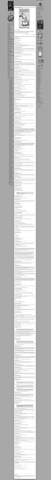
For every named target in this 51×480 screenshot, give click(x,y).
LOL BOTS (9, 73)
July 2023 (10, 95)
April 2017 (10, 128)
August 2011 (10, 158)
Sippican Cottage (9, 67)
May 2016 (10, 133)
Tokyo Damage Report (10, 41)
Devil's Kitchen (9, 35)
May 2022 (10, 101)
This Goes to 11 (38, 99)
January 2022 (10, 103)
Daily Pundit (9, 26)
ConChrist (38, 76)
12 (39, 106)
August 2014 (10, 142)
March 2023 (10, 97)
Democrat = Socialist (39, 77)
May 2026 (10, 80)
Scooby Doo (38, 14)
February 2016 (10, 134)
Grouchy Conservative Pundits (11, 62)
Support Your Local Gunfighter (40, 98)
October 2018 (10, 120)
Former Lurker (19, 294)
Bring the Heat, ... (39, 75)
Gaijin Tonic (9, 40)
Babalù (8, 47)
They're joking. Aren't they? (10, 38)
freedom (17, 39)
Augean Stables (9, 57)
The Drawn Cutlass (39, 80)
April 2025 (10, 86)
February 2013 (10, 150)
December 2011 (10, 156)
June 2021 (10, 106)
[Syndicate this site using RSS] (41, 66)
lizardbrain (19, 307)
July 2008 (10, 174)
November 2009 (10, 167)
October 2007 (10, 178)
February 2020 (10, 113)
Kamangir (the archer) (10, 43)
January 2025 (10, 87)
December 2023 (10, 93)
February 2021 (10, 108)
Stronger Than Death (39, 97)
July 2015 (10, 137)
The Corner (9, 25)
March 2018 (10, 123)
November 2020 (10, 109)
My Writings (9, 45)
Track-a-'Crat (9, 68)
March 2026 (10, 81)
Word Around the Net (39, 101)
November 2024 (10, 88)
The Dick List (9, 60)
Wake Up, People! (9, 69)
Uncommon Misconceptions (40, 100)
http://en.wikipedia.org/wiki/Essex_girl (18, 281)
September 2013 (10, 147)
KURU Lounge (38, 86)
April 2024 (10, 91)
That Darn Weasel (9, 53)
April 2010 (10, 165)
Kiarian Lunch (9, 63)
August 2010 (10, 163)
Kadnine (38, 84)
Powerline (9, 30)
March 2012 (10, 155)
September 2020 (10, 110)
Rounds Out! (38, 94)
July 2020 (10, 111)
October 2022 (10, 99)
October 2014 (10, 141)
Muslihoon (19, 99)
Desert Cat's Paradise (39, 78)
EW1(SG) (19, 326)
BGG (18, 433)
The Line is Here (9, 28)
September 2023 (10, 94)
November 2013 (10, 146)
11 (38, 106)
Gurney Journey (9, 50)
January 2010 (10, 166)
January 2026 (10, 82)
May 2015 (10, 138)
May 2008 (10, 175)
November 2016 (10, 130)
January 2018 (10, 124)
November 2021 (10, 104)
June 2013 (10, 148)
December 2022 (10, 98)
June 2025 (10, 85)
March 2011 (10, 160)
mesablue (19, 108)
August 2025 (10, 84)
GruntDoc (38, 83)
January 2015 (10, 140)
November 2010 (10, 162)
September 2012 (10, 152)
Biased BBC (9, 34)
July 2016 (10, 132)
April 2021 (10, 107)
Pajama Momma (38, 90)
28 (40, 107)
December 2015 (10, 135)
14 (40, 106)
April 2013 (10, 149)
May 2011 (10, 159)
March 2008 (10, 176)
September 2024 (10, 89)
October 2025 (10, 83)
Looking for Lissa (9, 65)
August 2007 (10, 179)
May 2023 (10, 96)
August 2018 (10, 121)
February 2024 (10, 92)
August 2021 (10, 105)
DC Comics (38, 12)
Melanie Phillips (9, 36)
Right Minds (38, 93)
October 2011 (10, 157)
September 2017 (10, 126)
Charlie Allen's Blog (10, 49)
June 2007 (10, 180)
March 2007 (10, 181)
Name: (15, 463)
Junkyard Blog (9, 27)
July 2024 (10, 90)
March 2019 (10, 118)
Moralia (38, 87)
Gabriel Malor (38, 82)
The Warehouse (9, 75)
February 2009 (10, 171)
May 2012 (10, 154)
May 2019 (10, 117)
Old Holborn (9, 37)
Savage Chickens (9, 74)
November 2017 (10, 125)
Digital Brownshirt (39, 79)
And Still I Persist (39, 70)
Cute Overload (9, 72)
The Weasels (9, 54)
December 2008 (10, 172)
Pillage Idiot (38, 91)
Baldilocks (38, 73)
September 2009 (10, 168)
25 (38, 107)
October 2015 (10, 136)
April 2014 (10, 144)
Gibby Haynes (19, 276)
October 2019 (10, 115)
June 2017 (10, 127)
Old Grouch (9, 66)
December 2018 (10, 119)
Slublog (38, 95)
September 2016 (10, 131)
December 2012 (10, 151)
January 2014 (10, 145)
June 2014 (10, 143)
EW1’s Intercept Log (10, 61)
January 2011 (10, 161)
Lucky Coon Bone (20, 174)
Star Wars (38, 13)
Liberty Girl (9, 64)
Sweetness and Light (10, 31)
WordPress (27, 479)
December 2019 (10, 114)
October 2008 (10, 173)
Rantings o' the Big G (39, 92)
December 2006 (11, 184)
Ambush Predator (9, 56)
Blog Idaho (9, 59)
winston (19, 67)
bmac (37, 74)
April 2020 (10, 112)
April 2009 (10, 170)
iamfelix (19, 149)
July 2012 (10, 153)
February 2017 (10, 129)
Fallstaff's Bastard (39, 81)
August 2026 (10, 79)
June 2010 (10, 164)
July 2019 (10, 116)
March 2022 (10, 102)
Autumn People (38, 71)
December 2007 (10, 177)
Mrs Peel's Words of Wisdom (40, 88)
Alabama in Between (39, 72)
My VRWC (38, 89)
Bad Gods (9, 71)
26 (39, 107)
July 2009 (10, 169)
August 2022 (10, 100)
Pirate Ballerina (9, 29)
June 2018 (10, 122)
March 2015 (10, 139)
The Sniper (38, 96)
